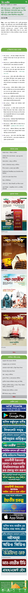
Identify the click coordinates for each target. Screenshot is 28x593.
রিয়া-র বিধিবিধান (7, 180)
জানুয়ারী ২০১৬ (9, 4)
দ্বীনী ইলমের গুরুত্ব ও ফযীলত (9, 393)
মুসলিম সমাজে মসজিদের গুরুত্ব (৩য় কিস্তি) (12, 381)
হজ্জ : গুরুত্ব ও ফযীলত (8, 374)
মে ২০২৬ (3, 347)
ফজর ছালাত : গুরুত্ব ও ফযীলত (10, 161)
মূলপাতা (4, 4)
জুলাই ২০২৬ (4, 270)
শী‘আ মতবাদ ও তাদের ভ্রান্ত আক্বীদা (11, 168)
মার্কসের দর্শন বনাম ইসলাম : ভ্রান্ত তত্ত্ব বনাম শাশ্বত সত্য (13, 157)
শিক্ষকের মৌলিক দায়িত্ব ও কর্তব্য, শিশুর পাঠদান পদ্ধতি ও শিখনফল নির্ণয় (14, 385)
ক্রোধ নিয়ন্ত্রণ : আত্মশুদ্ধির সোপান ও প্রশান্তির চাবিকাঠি (13, 188)
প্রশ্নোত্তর (15, 4)
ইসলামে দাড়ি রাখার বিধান (9, 371)
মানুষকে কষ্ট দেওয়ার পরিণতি (9, 361)
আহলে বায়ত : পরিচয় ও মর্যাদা (10, 152)
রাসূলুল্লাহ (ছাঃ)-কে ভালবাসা (9, 364)
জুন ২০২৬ (3, 309)
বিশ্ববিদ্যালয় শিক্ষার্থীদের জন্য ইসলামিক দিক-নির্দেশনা (13, 172)
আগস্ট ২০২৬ (4, 231)
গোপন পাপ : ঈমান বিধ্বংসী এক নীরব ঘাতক (13, 183)
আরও (14, 352)
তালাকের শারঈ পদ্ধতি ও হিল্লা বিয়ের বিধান (13, 367)
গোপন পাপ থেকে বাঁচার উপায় (10, 177)
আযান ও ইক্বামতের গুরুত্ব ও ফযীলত (11, 164)
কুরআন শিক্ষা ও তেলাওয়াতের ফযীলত (11, 378)
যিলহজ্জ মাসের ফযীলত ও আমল (10, 390)
